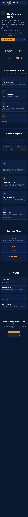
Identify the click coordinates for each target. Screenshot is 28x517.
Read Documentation (13, 335)
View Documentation (7, 39)
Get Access (20, 39)
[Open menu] (3, 3)
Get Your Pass (13, 331)
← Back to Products (5, 9)
